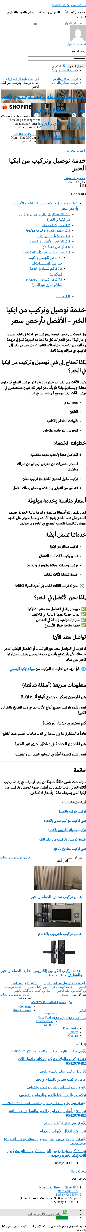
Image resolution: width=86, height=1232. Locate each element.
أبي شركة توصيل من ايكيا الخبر (64, 983)
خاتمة (63, 296)
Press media (70, 1028)
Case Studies (46, 1017)
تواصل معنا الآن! (55, 247)
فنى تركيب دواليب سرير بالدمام (65, 821)
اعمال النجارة (17, 79)
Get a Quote (78, 1171)
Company (25, 1006)
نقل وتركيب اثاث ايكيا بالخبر (32, 990)
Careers (73, 1032)
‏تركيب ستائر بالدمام (65, 82)
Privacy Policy (45, 1021)
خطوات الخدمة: (56, 225)
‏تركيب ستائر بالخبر (65, 79)
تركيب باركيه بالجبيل (72, 811)
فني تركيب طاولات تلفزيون (58, 110)
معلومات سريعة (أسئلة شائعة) (46, 252)
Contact (73, 1035)
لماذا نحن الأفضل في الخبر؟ (50, 241)
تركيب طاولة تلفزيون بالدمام (67, 830)
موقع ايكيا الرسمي (23, 669)
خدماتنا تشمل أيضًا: (53, 236)
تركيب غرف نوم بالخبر (23, 96)
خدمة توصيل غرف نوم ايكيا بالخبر (51, 987)
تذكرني (57, 66)
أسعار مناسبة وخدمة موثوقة (47, 230)
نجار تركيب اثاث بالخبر (63, 123)
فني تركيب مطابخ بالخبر (70, 849)
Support (49, 1024)
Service (49, 1014)
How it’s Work (22, 1010)
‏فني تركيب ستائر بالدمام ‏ (60, 137)
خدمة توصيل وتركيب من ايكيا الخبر (62, 839)
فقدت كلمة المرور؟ (65, 70)
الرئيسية (33, 79)
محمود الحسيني (74, 178)
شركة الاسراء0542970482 (69, 5)
